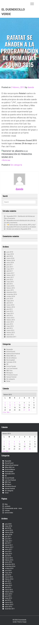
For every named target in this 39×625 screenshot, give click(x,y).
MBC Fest (9, 370)
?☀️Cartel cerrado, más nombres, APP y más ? (21, 225)
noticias (7, 510)
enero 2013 (10, 322)
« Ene (4, 412)
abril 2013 (9, 315)
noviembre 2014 (11, 294)
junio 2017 (9, 267)
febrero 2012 (10, 332)
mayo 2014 (10, 301)
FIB (7, 364)
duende (31, 87)
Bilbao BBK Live (11, 356)
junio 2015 (9, 279)
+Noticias (6, 160)
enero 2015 (10, 290)
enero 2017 (10, 277)
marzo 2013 (10, 318)
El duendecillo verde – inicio (13, 508)
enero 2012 (10, 334)
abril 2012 (9, 328)
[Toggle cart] (36, 3)
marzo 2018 (10, 258)
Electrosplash (10, 360)
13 (24, 405)
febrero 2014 (10, 307)
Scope (24, 622)
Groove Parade (11, 366)
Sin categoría (16, 165)
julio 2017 (9, 265)
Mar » (8, 412)
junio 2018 (9, 252)
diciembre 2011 (11, 337)
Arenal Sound (10, 351)
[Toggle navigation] (32, 4)
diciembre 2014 (11, 292)
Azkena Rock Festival (13, 353)
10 (10, 405)
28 (29, 410)
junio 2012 (9, 324)
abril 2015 (9, 284)
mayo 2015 (10, 281)
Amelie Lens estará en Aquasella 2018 (19, 229)
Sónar (8, 381)
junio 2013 (9, 311)
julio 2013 (9, 309)
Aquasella (9, 349)
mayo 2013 (10, 313)
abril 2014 (9, 303)
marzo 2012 (10, 330)
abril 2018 (9, 256)
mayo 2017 (10, 269)
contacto (7, 506)
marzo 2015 (10, 286)
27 (24, 410)
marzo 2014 (10, 305)
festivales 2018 (11, 362)
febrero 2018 (10, 260)
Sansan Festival (11, 377)
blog (6, 504)
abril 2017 (9, 271)
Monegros (9, 373)
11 (15, 405)
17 (10, 407)
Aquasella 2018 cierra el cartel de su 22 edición (21, 227)
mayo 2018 (10, 254)
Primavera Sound (11, 375)
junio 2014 (9, 298)
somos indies (9, 512)
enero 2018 (10, 262)
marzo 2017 (10, 273)
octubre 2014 (10, 296)
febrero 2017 (10, 275)
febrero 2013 (10, 320)
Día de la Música (11, 358)
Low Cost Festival (11, 368)
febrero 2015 (10, 288)
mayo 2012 (10, 326)
